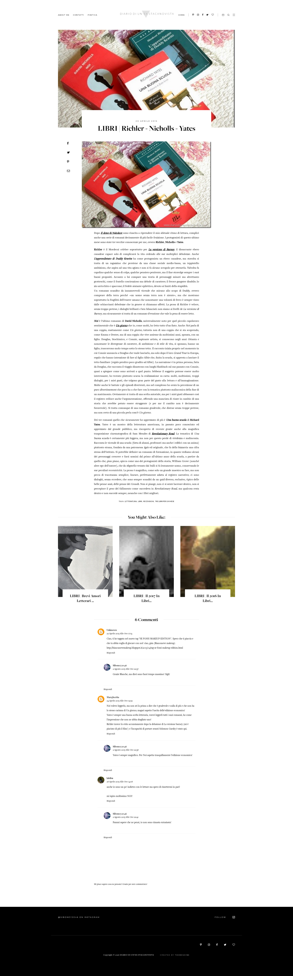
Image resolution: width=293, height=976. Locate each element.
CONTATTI (78, 15)
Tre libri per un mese (164, 501)
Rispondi (111, 653)
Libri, (140, 501)
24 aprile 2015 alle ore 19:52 (120, 701)
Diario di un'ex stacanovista (137, 955)
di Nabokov (111, 233)
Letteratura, (131, 501)
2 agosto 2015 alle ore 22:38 (126, 750)
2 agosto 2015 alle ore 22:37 (126, 669)
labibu (110, 778)
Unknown (112, 629)
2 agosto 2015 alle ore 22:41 (125, 817)
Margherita (113, 697)
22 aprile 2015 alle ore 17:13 (119, 634)
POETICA (92, 15)
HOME (181, 15)
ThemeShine (182, 955)
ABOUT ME (63, 15)
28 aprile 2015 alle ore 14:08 (120, 782)
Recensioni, (148, 501)
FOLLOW (221, 917)
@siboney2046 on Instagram (79, 917)
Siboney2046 (120, 665)
